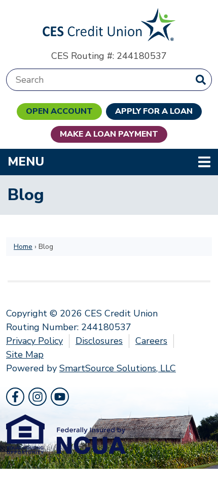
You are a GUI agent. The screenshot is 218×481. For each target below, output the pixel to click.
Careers (151, 341)
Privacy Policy (34, 341)
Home (23, 246)
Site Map (25, 354)
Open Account (59, 111)
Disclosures (99, 341)
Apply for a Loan (154, 111)
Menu (91, 161)
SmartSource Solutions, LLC (117, 368)
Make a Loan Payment (109, 134)
